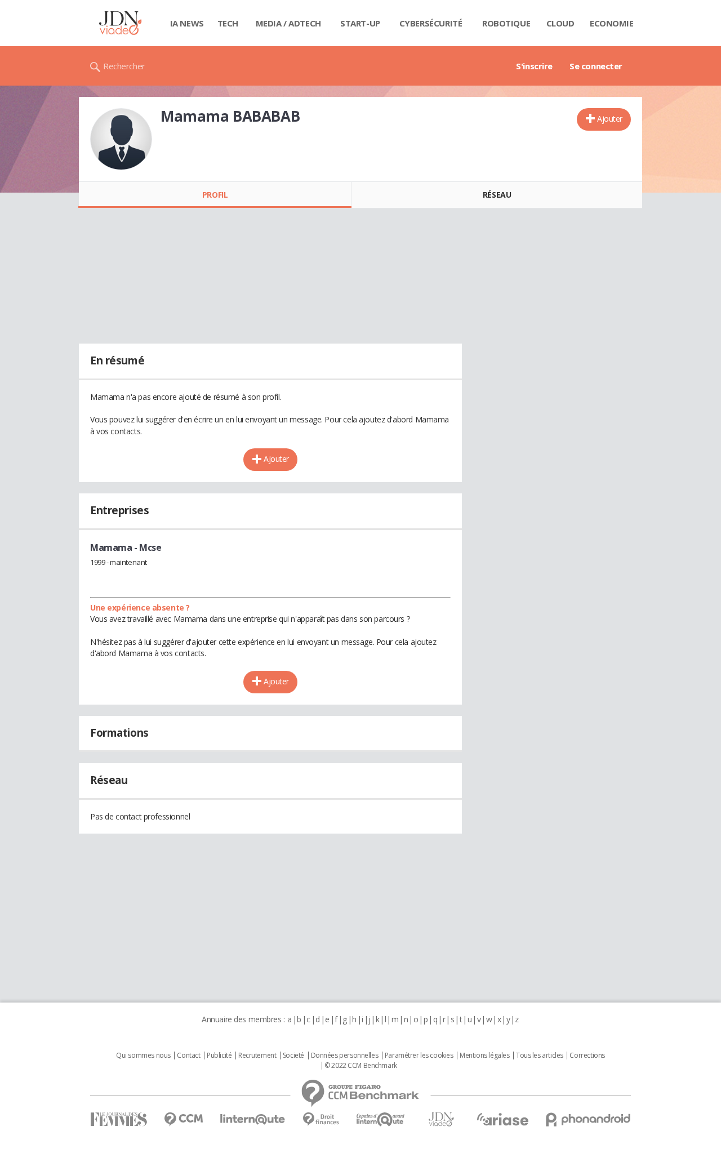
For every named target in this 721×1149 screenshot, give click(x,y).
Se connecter (595, 66)
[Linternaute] (253, 1119)
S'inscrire (534, 66)
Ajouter (609, 118)
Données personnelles (345, 1055)
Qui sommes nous (143, 1055)
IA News (187, 23)
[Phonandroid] (588, 1119)
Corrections (586, 1055)
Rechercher (124, 66)
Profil (215, 194)
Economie (612, 23)
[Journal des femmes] (118, 1119)
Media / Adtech (288, 23)
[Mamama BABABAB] (121, 139)
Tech (227, 23)
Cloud (560, 23)
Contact (188, 1055)
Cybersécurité (430, 23)
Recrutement (257, 1055)
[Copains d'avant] (381, 1119)
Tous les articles (539, 1055)
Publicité (219, 1055)
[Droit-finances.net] (320, 1119)
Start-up (360, 23)
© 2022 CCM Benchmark (360, 1066)
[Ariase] (502, 1119)
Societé (293, 1055)
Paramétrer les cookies (419, 1055)
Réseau (497, 194)
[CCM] (183, 1119)
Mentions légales (484, 1055)
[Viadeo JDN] (441, 1119)
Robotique (506, 23)
